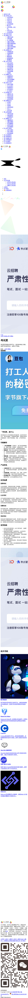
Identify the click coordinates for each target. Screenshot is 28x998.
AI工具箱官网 (13, 992)
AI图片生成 (20, 939)
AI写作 (2, 939)
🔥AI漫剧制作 (8, 190)
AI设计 (7, 939)
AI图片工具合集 (11, 185)
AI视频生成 (6, 940)
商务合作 (17, 940)
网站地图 (12, 940)
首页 (5, 178)
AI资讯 (6, 187)
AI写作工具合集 (11, 182)
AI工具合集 (7, 180)
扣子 (7, 931)
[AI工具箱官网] (9, 147)
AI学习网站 (10, 336)
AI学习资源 (4, 336)
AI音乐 (15, 939)
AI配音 (11, 939)
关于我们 (6, 188)
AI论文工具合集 (11, 183)
